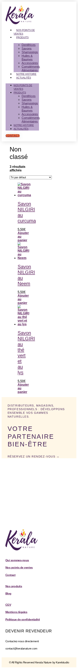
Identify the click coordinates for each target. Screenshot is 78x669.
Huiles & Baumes (27, 57)
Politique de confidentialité (22, 619)
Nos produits (13, 586)
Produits (22, 37)
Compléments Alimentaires (31, 68)
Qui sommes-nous (17, 560)
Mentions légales (16, 612)
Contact (10, 575)
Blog (8, 593)
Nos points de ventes (24, 32)
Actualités (23, 77)
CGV (8, 604)
